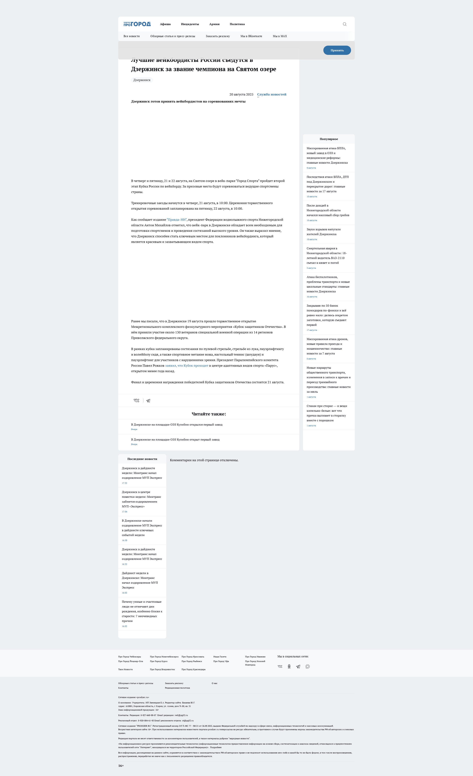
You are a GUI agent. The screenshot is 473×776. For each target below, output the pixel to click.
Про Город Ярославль (193, 656)
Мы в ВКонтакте (251, 36)
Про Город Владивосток (162, 669)
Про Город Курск (158, 661)
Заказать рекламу (218, 36)
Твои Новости (125, 669)
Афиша (165, 24)
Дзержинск (142, 80)
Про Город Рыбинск (192, 661)
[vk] (137, 400)
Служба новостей (271, 94)
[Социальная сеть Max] (307, 666)
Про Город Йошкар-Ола (130, 661)
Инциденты (190, 24)
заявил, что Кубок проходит (186, 365)
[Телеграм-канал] (298, 666)
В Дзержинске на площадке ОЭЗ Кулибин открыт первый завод (175, 442)
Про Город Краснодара (193, 669)
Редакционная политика (177, 687)
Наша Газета (219, 656)
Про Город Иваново (255, 656)
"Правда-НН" (177, 219)
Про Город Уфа (221, 661)
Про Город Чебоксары (129, 656)
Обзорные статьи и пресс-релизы (172, 36)
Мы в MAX (280, 36)
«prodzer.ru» (142, 697)
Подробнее (216, 747)
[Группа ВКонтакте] (280, 666)
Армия (214, 24)
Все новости (132, 36)
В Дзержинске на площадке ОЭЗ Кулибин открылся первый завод (176, 427)
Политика (237, 24)
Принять (337, 50)
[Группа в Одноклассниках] (289, 666)
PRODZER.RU (144, 725)
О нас (214, 683)
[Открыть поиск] (344, 24)
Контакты (123, 687)
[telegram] (149, 400)
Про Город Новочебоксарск (164, 656)
